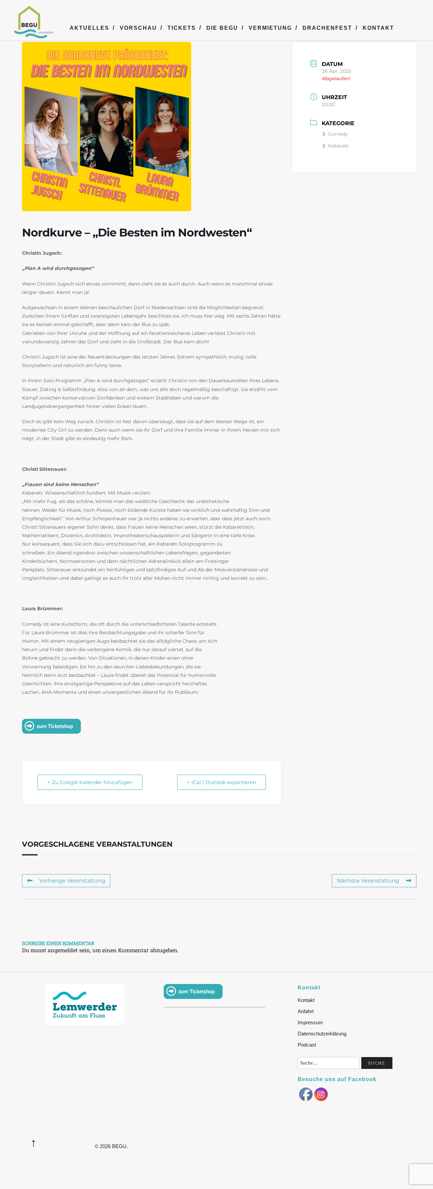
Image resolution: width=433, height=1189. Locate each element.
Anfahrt (306, 1011)
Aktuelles (89, 28)
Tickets (181, 28)
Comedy (338, 134)
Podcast (307, 1045)
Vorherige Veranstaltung (72, 880)
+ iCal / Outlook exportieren (221, 782)
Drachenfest (327, 28)
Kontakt (378, 28)
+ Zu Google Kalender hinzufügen (90, 782)
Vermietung (270, 28)
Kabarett (338, 146)
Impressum (310, 1022)
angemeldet (63, 950)
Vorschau (138, 28)
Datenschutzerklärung (322, 1033)
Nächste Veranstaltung (368, 880)
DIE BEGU (222, 28)
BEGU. (120, 1146)
